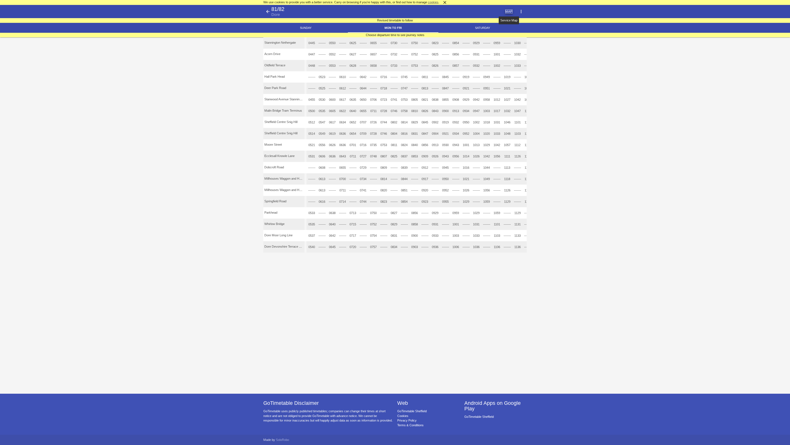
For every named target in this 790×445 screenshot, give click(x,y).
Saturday (482, 27)
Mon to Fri (393, 27)
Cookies (402, 416)
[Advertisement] (395, 433)
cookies (433, 2)
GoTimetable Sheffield (412, 411)
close (444, 2)
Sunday (305, 27)
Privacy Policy (407, 420)
